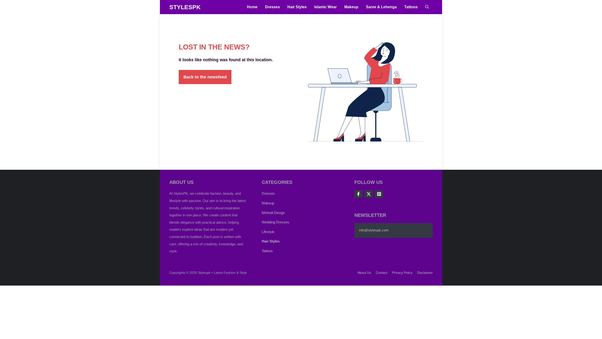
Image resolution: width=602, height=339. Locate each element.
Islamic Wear (325, 7)
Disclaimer (425, 272)
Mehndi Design (273, 213)
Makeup (351, 7)
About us (364, 272)
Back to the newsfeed (205, 77)
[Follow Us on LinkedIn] (379, 194)
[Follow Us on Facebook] (358, 194)
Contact (381, 272)
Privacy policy (402, 272)
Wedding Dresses (275, 222)
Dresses (272, 7)
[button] (427, 7)
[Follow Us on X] (369, 194)
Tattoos (411, 7)
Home (252, 7)
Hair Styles (297, 7)
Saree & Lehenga (381, 7)
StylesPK (185, 7)
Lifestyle (268, 232)
